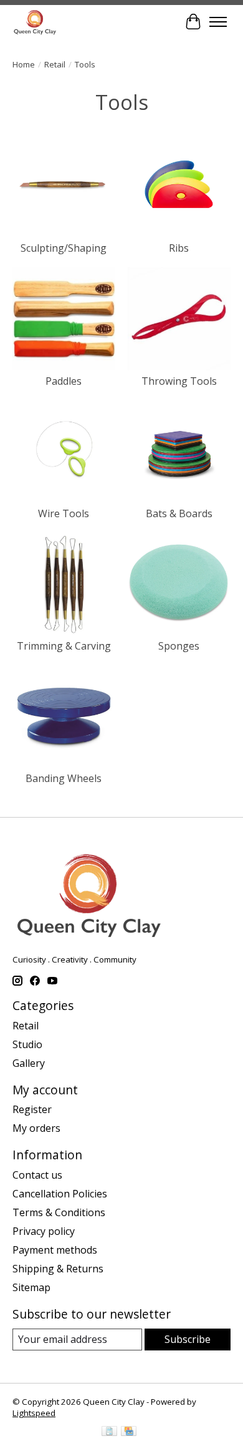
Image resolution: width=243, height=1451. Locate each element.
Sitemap (31, 1287)
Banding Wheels (64, 778)
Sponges (178, 646)
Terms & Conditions (58, 1212)
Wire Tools (63, 513)
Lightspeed (33, 1413)
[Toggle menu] (218, 21)
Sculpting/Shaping (64, 248)
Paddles (63, 381)
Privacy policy (43, 1231)
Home (23, 64)
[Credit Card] (128, 1432)
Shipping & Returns (57, 1268)
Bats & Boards (179, 513)
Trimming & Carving (64, 646)
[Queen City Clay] (34, 21)
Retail (54, 64)
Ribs (179, 248)
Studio (27, 1044)
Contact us (37, 1175)
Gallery (28, 1063)
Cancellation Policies (59, 1194)
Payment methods (54, 1250)
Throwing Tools (179, 381)
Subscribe (187, 1339)
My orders (36, 1128)
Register (32, 1109)
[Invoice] (109, 1432)
